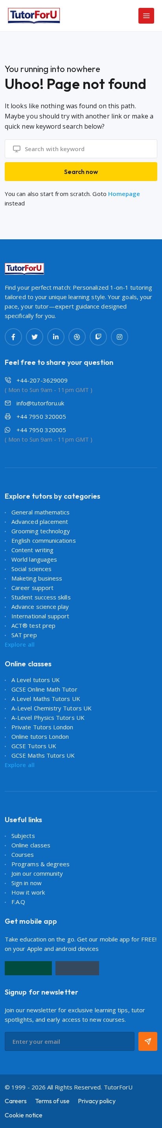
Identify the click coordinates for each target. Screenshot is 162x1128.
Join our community (37, 873)
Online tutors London (40, 736)
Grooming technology (40, 531)
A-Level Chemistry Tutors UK (51, 708)
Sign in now (26, 883)
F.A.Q (18, 902)
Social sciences (31, 569)
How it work (28, 892)
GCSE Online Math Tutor (44, 689)
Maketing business (36, 578)
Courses (22, 854)
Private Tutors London (42, 727)
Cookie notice (23, 1115)
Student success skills (41, 597)
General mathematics (40, 512)
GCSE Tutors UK (33, 746)
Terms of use (52, 1101)
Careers (16, 1101)
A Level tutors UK (35, 680)
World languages (34, 559)
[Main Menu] (146, 16)
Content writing (32, 550)
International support (40, 616)
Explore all (20, 644)
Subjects (23, 836)
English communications (43, 540)
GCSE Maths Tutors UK (43, 755)
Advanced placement (39, 521)
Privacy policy (97, 1101)
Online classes (30, 845)
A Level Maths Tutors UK (45, 699)
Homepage (124, 194)
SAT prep (24, 635)
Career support (32, 588)
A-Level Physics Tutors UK (48, 717)
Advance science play (40, 606)
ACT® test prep (33, 625)
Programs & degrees (40, 864)
